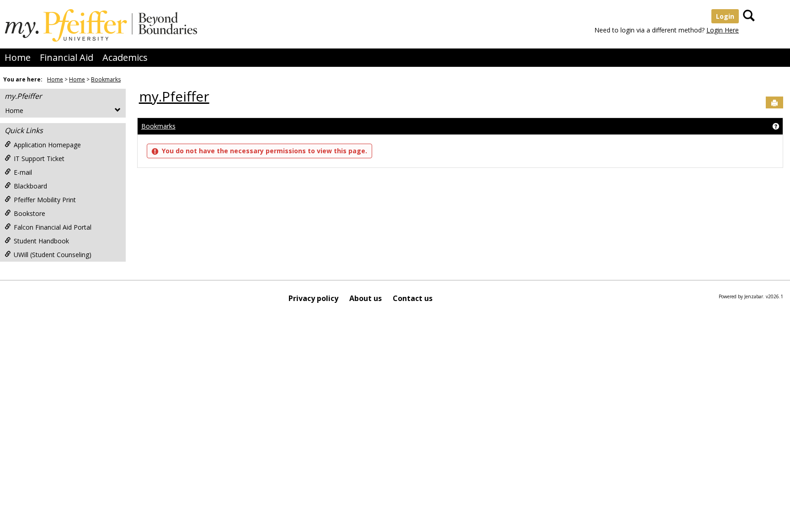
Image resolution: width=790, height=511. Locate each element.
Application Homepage (47, 144)
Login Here (722, 30)
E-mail (23, 172)
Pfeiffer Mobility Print (45, 199)
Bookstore (29, 213)
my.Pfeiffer (23, 96)
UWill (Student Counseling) (52, 254)
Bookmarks (106, 79)
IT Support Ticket (39, 158)
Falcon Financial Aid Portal (52, 227)
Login (725, 16)
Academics (125, 57)
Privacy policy (313, 298)
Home (18, 57)
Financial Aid (66, 57)
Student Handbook (41, 241)
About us (365, 298)
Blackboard (30, 186)
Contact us (412, 298)
